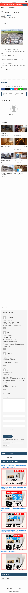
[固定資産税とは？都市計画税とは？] (14, 569)
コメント (5, 397)
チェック (24, 4)
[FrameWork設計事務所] (14, 1)
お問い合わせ (21, 588)
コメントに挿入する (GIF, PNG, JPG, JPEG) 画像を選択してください (14, 440)
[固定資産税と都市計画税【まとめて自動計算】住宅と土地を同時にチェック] (14, 506)
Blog (17, 588)
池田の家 (9, 15)
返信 (5, 328)
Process (14, 588)
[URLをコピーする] (25, 89)
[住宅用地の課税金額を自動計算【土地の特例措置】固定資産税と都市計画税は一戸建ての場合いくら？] (14, 550)
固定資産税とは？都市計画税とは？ (9, 551)
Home (5, 588)
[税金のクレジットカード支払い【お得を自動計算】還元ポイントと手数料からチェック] (14, 485)
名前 (4, 414)
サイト (4, 424)
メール (5, 419)
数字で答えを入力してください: (9, 429)
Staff (11, 588)
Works (8, 588)
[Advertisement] (14, 242)
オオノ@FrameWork (14, 114)
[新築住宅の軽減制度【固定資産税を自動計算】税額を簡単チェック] (14, 528)
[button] (3, 89)
